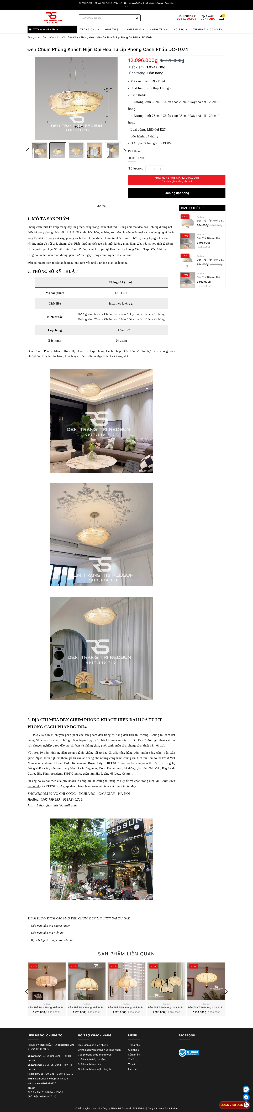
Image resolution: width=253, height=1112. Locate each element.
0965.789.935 (45, 1073)
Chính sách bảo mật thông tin (95, 1069)
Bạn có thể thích (194, 208)
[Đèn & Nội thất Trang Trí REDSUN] (52, 17)
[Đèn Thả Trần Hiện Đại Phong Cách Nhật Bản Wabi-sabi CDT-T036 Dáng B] (187, 221)
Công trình (159, 29)
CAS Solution (170, 1108)
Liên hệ (132, 1069)
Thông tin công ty (208, 29)
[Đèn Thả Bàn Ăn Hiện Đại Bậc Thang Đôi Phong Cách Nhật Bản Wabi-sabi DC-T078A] (187, 280)
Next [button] (124, 150)
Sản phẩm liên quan (126, 953)
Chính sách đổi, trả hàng (92, 1059)
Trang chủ (88, 29)
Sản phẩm (134, 29)
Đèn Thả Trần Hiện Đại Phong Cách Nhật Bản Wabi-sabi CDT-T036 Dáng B (210, 220)
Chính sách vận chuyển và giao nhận (99, 1049)
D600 (132, 158)
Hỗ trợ (180, 29)
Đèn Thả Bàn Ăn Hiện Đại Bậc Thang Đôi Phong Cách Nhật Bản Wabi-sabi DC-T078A (209, 277)
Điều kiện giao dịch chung (93, 1044)
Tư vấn (132, 1064)
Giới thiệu (112, 29)
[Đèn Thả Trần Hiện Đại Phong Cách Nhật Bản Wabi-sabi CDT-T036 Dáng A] (187, 260)
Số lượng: (135, 168)
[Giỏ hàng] (221, 18)
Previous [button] (27, 150)
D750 (141, 158)
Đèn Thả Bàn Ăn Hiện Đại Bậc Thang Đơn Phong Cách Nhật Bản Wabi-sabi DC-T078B (209, 238)
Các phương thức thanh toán (95, 1054)
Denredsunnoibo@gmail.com (51, 1078)
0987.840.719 (65, 1073)
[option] (76, 98)
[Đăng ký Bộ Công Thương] (189, 1052)
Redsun (201, 217)
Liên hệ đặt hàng (177, 193)
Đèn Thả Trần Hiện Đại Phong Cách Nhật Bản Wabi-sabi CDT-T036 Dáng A (210, 259)
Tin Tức (132, 1059)
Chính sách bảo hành (90, 1064)
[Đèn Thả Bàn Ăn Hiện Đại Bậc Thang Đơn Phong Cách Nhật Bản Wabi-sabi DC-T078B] (187, 241)
